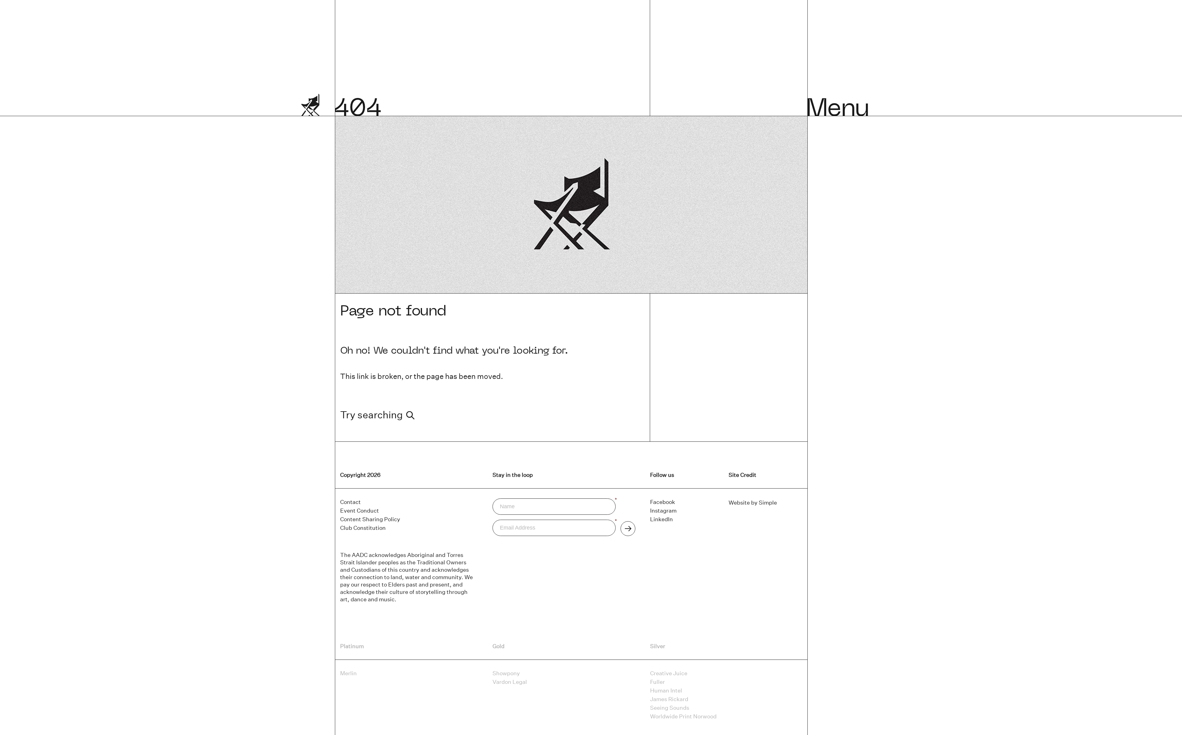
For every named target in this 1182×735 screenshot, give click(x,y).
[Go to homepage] (310, 109)
